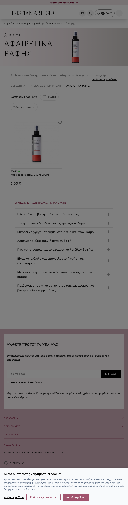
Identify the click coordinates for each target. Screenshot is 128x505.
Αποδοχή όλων (75, 497)
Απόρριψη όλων (14, 497)
